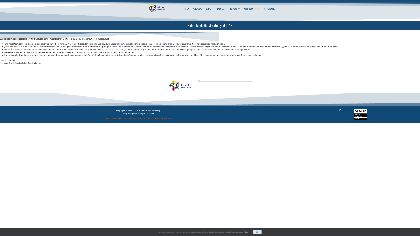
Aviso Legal (122, 118)
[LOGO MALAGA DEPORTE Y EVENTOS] (157, 5)
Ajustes (247, 232)
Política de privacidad (111, 118)
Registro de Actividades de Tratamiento (160, 118)
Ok (257, 232)
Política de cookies (133, 118)
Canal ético (143, 118)
